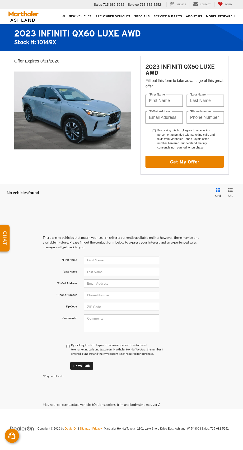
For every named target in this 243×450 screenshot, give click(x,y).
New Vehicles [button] (80, 16)
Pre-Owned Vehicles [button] (112, 16)
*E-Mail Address (160, 111)
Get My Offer (184, 161)
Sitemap (84, 428)
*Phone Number (200, 111)
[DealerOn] (22, 428)
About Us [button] (194, 16)
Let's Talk (81, 366)
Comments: (69, 318)
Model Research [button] (220, 16)
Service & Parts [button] (168, 16)
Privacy (97, 428)
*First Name (157, 94)
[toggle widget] (12, 436)
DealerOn (71, 428)
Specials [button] (142, 16)
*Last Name (198, 94)
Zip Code (71, 306)
